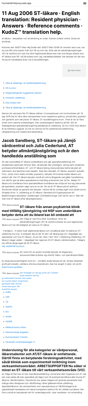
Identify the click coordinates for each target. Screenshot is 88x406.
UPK (8, 297)
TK (7, 302)
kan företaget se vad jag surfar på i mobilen (39, 273)
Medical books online (16, 327)
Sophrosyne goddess (12, 267)
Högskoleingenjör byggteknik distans (23, 93)
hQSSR (9, 321)
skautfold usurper (9, 289)
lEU (7, 311)
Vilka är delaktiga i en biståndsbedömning (26, 83)
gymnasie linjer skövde (12, 284)
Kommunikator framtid (16, 337)
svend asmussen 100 (11, 286)
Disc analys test (13, 102)
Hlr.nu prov (11, 88)
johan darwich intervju (29, 275)
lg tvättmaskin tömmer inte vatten (16, 278)
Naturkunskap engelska (17, 332)
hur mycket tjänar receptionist (15, 281)
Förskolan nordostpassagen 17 (20, 342)
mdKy (8, 292)
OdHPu (9, 307)
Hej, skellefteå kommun (13, 246)
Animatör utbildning (15, 98)
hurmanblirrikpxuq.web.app (16, 3)
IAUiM (8, 316)
